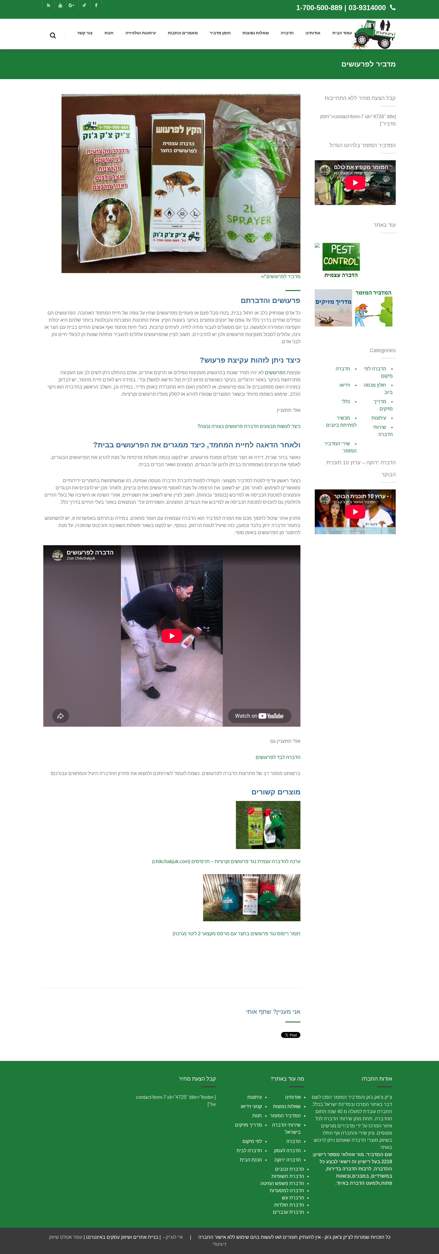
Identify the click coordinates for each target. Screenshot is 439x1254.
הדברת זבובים (289, 1169)
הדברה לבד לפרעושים (278, 757)
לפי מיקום (252, 1141)
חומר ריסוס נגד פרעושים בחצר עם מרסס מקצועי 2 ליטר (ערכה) (236, 933)
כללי (346, 401)
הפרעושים (275, 372)
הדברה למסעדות (287, 1190)
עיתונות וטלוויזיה (140, 33)
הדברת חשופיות (287, 1176)
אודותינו (313, 33)
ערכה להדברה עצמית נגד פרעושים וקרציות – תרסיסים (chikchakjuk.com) (226, 861)
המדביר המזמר (285, 1115)
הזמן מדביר (220, 33)
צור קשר (85, 33)
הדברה (287, 33)
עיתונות (379, 417)
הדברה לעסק (287, 1150)
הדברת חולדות (289, 1204)
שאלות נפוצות (255, 33)
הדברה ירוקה (287, 1159)
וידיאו (345, 385)
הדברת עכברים (288, 1212)
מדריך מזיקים (248, 1124)
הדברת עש (293, 1197)
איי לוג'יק (174, 1237)
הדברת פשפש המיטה (282, 1183)
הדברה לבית (249, 1150)
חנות (109, 33)
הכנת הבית (251, 1159)
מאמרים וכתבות (183, 33)
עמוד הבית (342, 33)
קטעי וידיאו (251, 1106)
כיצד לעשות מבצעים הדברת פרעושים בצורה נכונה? (248, 426)
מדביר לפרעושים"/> (280, 276)
